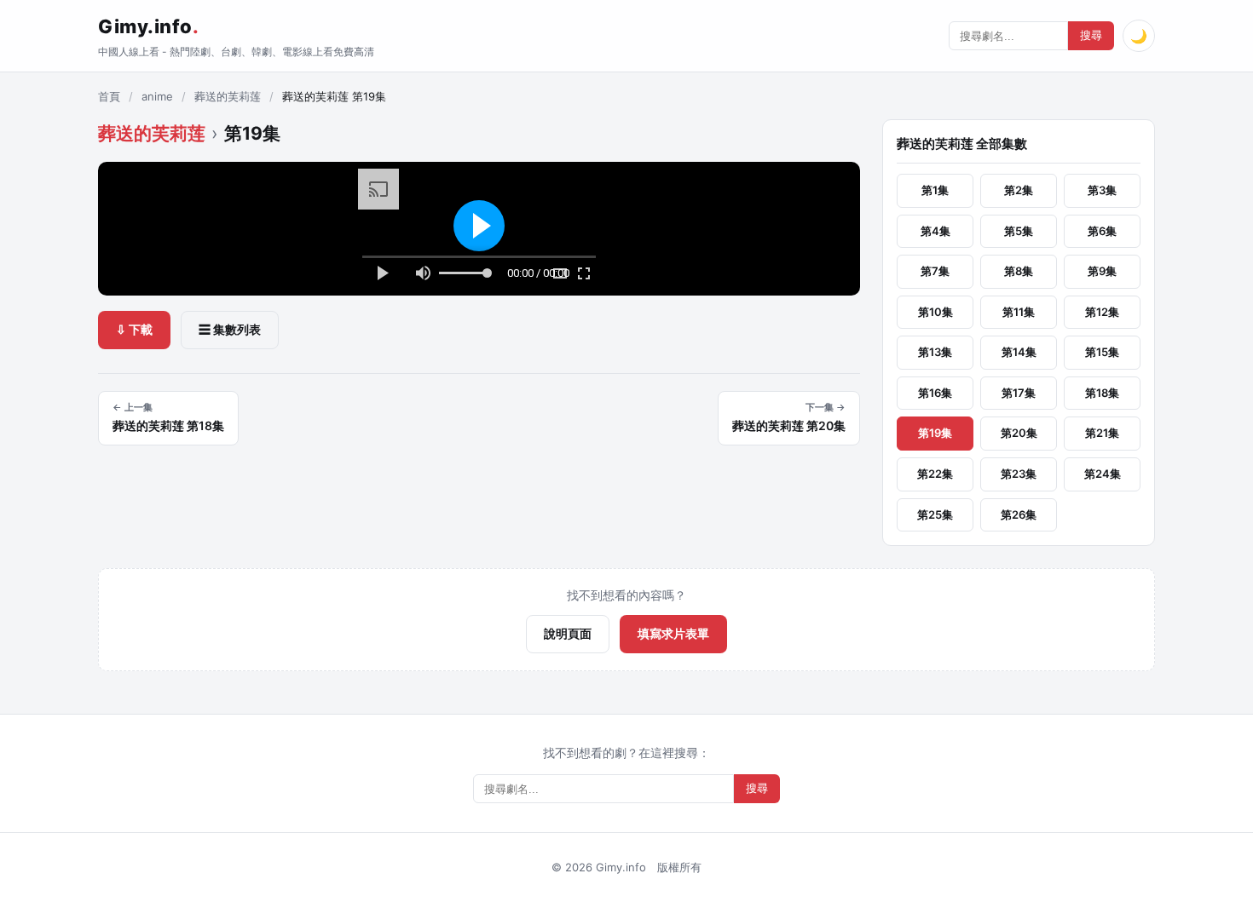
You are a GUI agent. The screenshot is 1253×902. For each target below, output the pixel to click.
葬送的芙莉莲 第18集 (168, 417)
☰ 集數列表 (230, 329)
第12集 (1102, 312)
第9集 (1102, 271)
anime (157, 96)
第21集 (1102, 433)
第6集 (1102, 231)
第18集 (1102, 392)
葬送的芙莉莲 (227, 96)
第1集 (935, 190)
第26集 (1018, 514)
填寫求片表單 (673, 633)
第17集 (1019, 392)
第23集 (1018, 473)
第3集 (1102, 190)
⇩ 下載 (134, 329)
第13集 (935, 352)
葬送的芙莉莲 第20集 (789, 417)
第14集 (1019, 352)
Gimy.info (148, 26)
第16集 (935, 392)
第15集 (1102, 352)
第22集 (935, 473)
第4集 (935, 231)
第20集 (1019, 433)
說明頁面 (568, 633)
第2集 (1018, 190)
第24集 (1102, 473)
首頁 (109, 96)
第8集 (1018, 271)
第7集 (935, 271)
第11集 (1018, 312)
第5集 (1018, 231)
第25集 (935, 514)
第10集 (935, 312)
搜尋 (1091, 35)
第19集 (935, 433)
